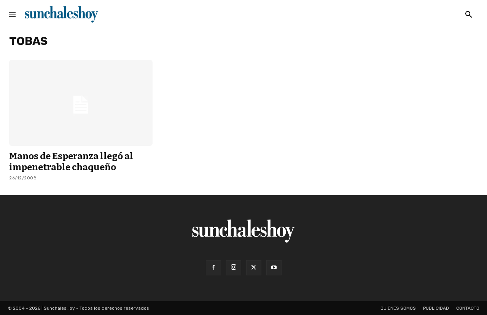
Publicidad (436, 308)
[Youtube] (274, 267)
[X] (253, 267)
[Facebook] (213, 267)
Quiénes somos (398, 308)
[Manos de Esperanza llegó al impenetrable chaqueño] (81, 103)
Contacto (467, 308)
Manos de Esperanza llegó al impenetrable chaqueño (71, 162)
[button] (469, 15)
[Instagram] (233, 267)
